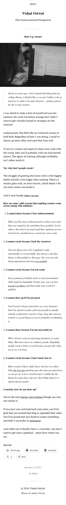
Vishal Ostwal (33, 13)
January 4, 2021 (33, 467)
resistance (35, 420)
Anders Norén (38, 493)
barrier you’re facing (32, 397)
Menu (33, 4)
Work (34, 473)
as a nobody (41, 261)
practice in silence (17, 285)
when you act (31, 195)
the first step (19, 370)
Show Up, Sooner (33, 36)
